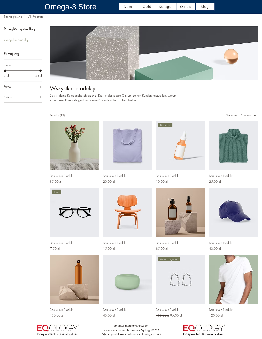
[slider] (5, 70)
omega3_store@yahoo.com (131, 325)
